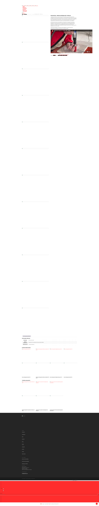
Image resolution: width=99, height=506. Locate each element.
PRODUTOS (6, 483)
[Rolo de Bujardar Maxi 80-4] (28, 362)
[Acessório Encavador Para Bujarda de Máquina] (42, 395)
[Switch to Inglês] (28, 12)
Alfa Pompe (23, 453)
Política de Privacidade (25, 461)
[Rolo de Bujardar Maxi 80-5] (70, 362)
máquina (64, 55)
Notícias (23, 439)
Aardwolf (23, 446)
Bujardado (54, 55)
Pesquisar (1, 493)
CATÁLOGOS (6, 484)
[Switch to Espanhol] (28, 13)
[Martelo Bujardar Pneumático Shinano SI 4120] (28, 395)
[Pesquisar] (98, 494)
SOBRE (4, 481)
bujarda (59, 55)
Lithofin (23, 449)
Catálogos (23, 434)
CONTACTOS (6, 487)
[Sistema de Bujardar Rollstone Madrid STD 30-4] (42, 362)
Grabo (23, 451)
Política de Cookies (25, 463)
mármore (66, 55)
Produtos (23, 432)
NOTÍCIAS (5, 486)
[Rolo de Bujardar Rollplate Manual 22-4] (56, 362)
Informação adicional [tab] (26, 336)
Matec (23, 444)
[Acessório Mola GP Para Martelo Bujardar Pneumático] (56, 395)
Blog (22, 436)
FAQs (22, 441)
